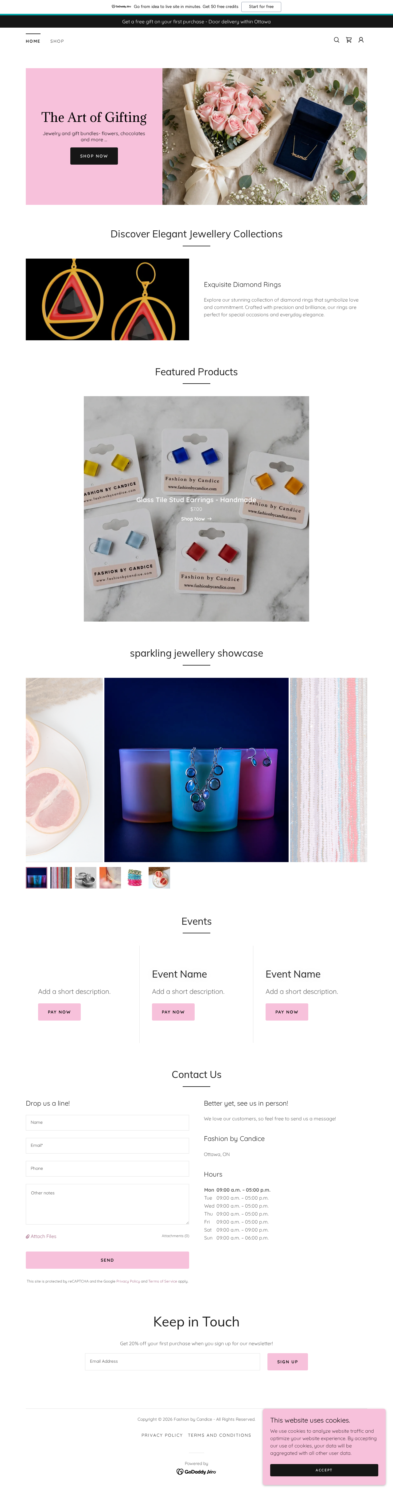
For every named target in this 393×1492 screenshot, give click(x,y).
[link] (349, 40)
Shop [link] (57, 41)
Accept (324, 1470)
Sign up (287, 1362)
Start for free (261, 7)
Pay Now (59, 1012)
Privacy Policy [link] (128, 1281)
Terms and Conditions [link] (219, 1435)
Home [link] (33, 41)
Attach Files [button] (43, 1236)
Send (107, 1260)
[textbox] (107, 1123)
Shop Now (94, 156)
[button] (361, 40)
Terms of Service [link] (162, 1281)
